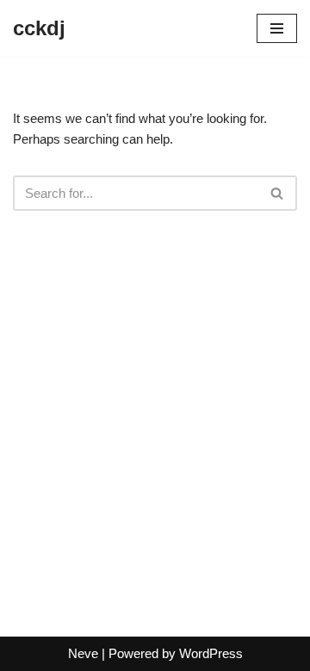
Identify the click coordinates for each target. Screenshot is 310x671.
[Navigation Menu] (277, 28)
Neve (83, 653)
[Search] (277, 193)
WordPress (211, 653)
